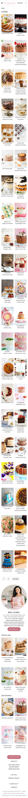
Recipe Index (14, 766)
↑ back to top (14, 757)
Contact (14, 787)
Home (3, 8)
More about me (13, 629)
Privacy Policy (14, 778)
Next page (15, 578)
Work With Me (14, 769)
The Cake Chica (14, 764)
